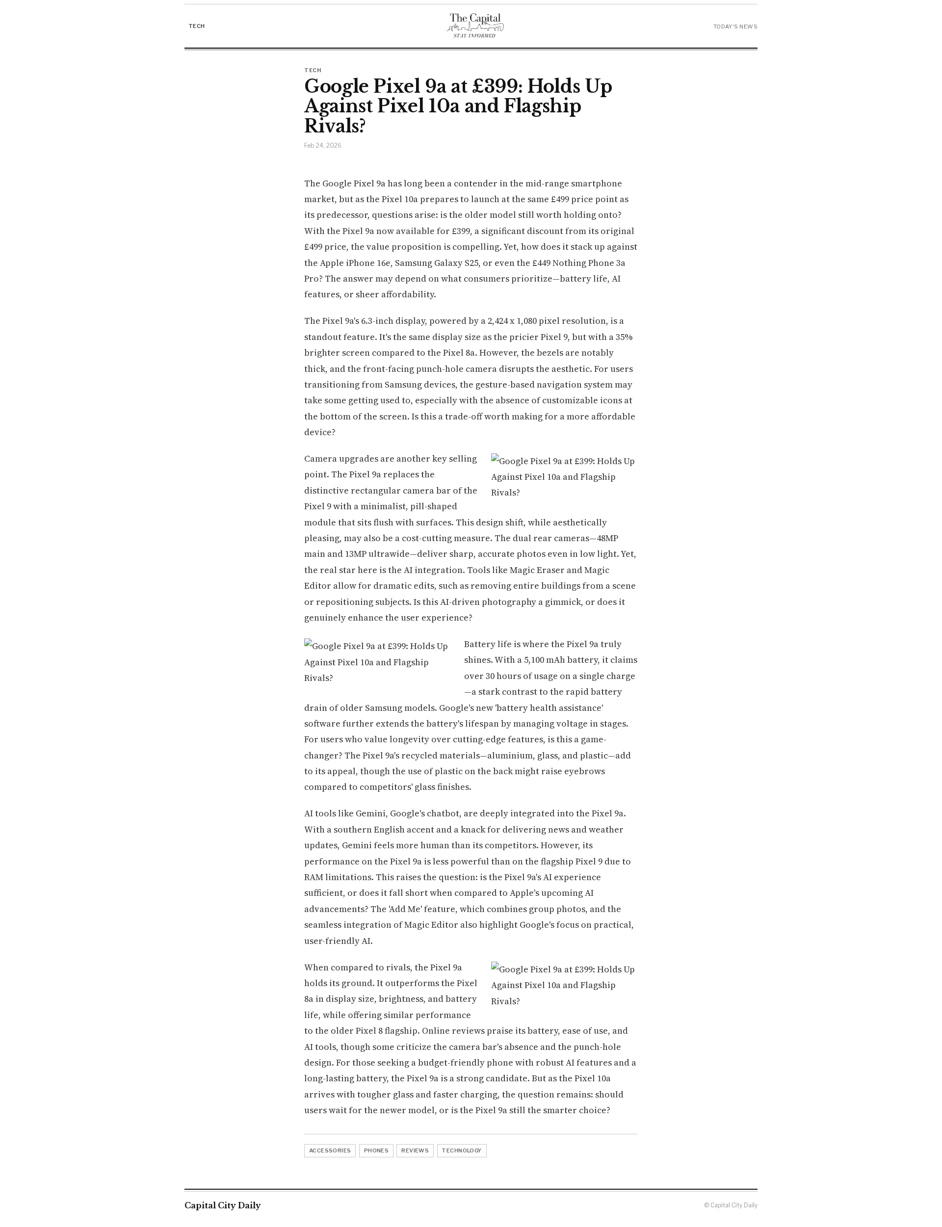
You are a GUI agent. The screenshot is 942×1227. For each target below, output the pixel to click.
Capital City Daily (222, 1205)
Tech (196, 26)
